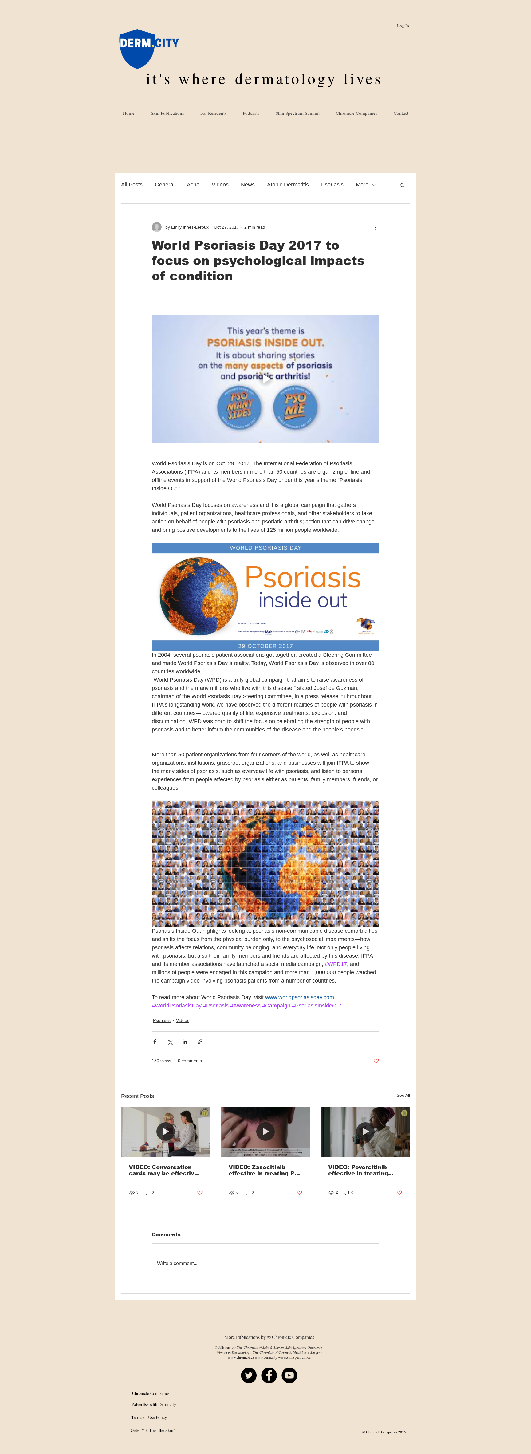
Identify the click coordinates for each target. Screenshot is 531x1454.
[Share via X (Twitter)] (170, 1042)
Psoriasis (332, 185)
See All (403, 1095)
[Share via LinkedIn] (185, 1042)
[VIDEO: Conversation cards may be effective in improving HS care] (165, 1132)
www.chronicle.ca (241, 1357)
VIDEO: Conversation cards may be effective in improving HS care (163, 1170)
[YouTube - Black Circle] (289, 1375)
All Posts (132, 185)
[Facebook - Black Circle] (269, 1375)
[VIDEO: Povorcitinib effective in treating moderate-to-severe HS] (365, 1132)
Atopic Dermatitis (288, 185)
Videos (220, 185)
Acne (193, 185)
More (362, 185)
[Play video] (265, 379)
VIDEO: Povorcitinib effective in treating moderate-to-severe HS (363, 1170)
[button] (402, 184)
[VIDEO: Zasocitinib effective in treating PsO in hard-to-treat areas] (265, 1132)
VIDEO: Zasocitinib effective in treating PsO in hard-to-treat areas (265, 1170)
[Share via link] (200, 1042)
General (165, 185)
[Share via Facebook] (155, 1042)
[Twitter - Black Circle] (249, 1375)
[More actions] (375, 227)
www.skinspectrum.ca (294, 1357)
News (248, 185)
